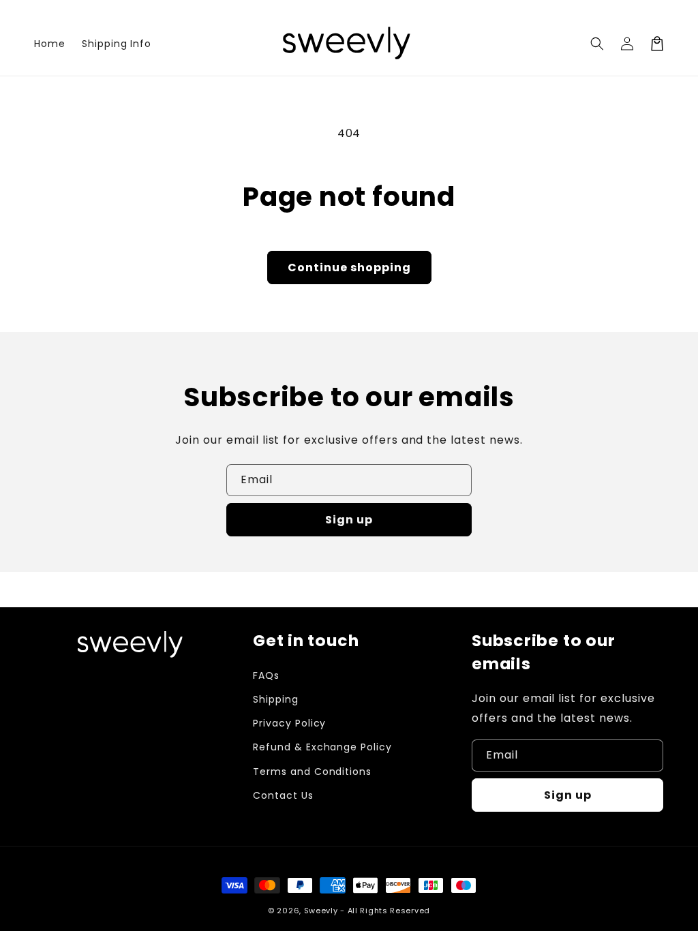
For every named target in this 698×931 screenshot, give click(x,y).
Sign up (349, 520)
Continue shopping (349, 267)
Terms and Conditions (312, 771)
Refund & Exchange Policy (322, 747)
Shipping (276, 699)
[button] (597, 44)
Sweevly (321, 910)
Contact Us (283, 795)
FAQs (266, 675)
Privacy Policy (289, 723)
